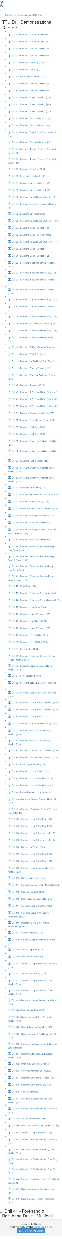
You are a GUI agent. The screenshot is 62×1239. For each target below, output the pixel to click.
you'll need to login (42, 1226)
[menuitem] (1, 6)
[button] (1, 2)
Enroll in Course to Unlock (31, 1230)
